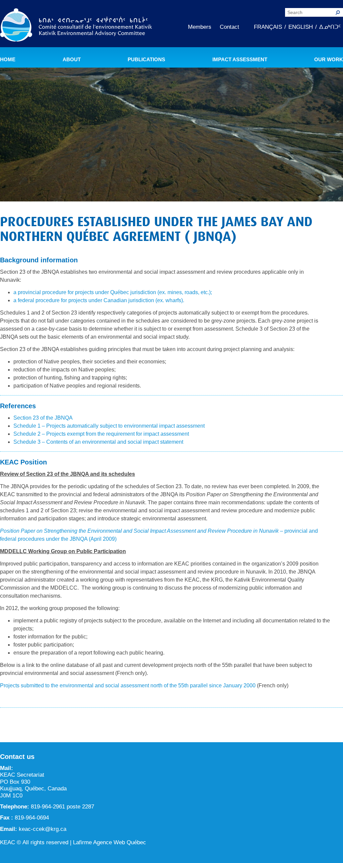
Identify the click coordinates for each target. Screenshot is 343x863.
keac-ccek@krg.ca (42, 829)
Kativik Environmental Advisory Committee (76, 26)
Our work (328, 59)
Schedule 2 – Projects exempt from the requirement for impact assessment (101, 434)
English (300, 27)
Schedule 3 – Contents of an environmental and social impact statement (98, 442)
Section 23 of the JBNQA (43, 418)
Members (199, 27)
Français (268, 27)
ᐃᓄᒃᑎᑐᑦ (330, 27)
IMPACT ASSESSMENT (239, 59)
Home (7, 59)
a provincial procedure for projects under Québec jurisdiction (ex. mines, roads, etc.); (112, 292)
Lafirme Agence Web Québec (109, 842)
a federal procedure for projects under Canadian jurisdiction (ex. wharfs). (98, 300)
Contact (229, 27)
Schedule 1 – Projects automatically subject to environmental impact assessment (109, 426)
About (72, 59)
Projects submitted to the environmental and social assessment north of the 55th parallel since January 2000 (128, 685)
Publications (146, 59)
